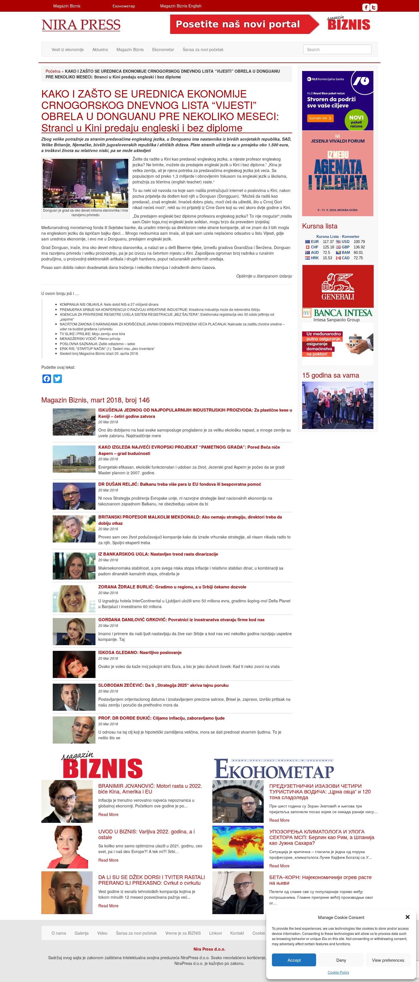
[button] (407, 917)
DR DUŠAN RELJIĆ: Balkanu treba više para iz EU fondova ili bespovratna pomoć (179, 484)
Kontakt (237, 933)
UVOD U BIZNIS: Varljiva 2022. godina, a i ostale (146, 834)
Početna (53, 71)
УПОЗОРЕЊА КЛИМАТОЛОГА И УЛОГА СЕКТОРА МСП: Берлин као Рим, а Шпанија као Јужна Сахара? (321, 836)
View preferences (388, 960)
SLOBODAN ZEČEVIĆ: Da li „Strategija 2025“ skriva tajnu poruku (163, 685)
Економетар (124, 6)
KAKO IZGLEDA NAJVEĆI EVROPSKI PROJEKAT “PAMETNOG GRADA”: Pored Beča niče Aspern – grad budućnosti (189, 450)
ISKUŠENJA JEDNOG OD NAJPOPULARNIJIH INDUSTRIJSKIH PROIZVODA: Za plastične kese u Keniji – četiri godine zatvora (195, 413)
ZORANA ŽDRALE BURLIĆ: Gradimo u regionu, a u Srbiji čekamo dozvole (172, 587)
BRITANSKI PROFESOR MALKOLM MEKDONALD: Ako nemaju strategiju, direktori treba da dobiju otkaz (190, 520)
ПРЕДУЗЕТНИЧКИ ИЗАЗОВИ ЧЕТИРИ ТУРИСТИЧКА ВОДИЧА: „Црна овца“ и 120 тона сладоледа (320, 791)
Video (102, 933)
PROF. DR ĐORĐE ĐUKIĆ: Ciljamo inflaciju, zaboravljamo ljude (161, 718)
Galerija (82, 933)
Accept (294, 960)
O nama (59, 933)
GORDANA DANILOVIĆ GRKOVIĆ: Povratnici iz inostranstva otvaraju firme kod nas (181, 619)
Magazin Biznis (66, 6)
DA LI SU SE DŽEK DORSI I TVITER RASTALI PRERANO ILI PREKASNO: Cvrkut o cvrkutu (151, 879)
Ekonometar (163, 49)
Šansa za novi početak (203, 49)
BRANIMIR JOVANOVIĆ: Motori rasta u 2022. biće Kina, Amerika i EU (150, 788)
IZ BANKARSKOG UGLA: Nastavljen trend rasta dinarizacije (158, 554)
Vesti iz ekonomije (68, 49)
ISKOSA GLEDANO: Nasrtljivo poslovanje (140, 652)
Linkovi (215, 933)
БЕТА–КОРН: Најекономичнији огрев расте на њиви (320, 879)
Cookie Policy (338, 972)
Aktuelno (100, 49)
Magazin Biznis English (181, 6)
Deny (341, 960)
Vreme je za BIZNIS (183, 933)
